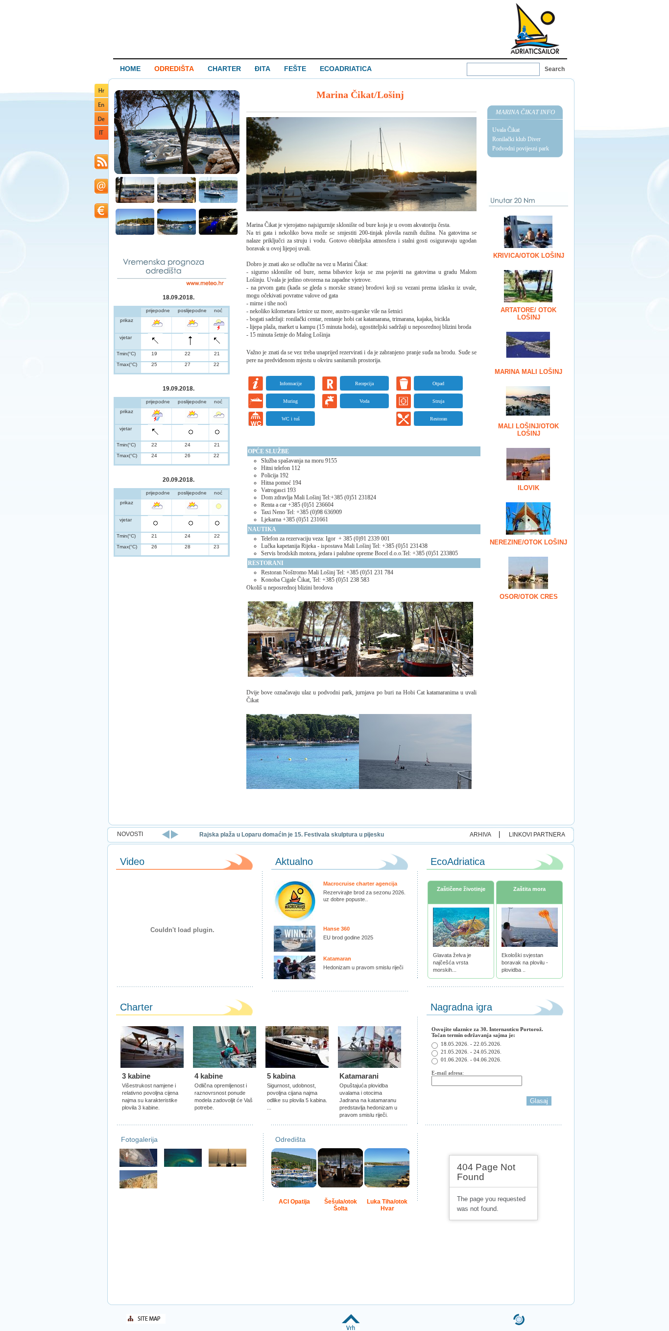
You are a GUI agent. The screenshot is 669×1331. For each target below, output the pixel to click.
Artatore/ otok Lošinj (528, 313)
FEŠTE (295, 69)
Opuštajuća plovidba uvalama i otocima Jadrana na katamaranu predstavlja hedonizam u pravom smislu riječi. (368, 1100)
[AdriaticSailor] (138, 1165)
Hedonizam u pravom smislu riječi (363, 967)
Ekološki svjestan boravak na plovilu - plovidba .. (525, 962)
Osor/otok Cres (529, 596)
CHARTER (224, 69)
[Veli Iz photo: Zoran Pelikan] (138, 1187)
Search (555, 69)
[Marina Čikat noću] (218, 233)
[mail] (101, 192)
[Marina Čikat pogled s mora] (135, 233)
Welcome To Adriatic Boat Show (535, 28)
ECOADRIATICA (346, 69)
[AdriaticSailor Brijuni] (183, 1165)
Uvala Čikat (506, 129)
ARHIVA (480, 834)
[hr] (101, 95)
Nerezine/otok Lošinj (528, 542)
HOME (130, 69)
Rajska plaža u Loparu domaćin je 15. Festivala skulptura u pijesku (291, 834)
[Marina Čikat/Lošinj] (177, 172)
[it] (101, 138)
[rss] (101, 167)
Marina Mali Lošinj (528, 371)
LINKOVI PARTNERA (537, 834)
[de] (101, 123)
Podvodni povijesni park (520, 148)
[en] (101, 109)
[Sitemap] (146, 1322)
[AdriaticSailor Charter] (227, 1165)
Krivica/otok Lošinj (528, 255)
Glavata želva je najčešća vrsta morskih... (452, 962)
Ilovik (528, 488)
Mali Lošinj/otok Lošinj (528, 429)
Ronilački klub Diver (516, 139)
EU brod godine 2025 (348, 937)
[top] (351, 1328)
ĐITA (262, 69)
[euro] (101, 216)
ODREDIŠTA (174, 69)
